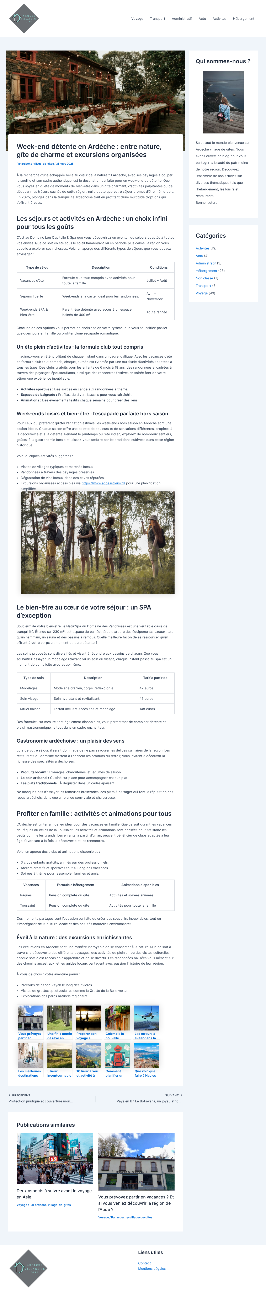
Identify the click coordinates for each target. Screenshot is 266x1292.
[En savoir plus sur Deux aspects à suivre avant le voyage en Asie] (55, 1158)
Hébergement (243, 18)
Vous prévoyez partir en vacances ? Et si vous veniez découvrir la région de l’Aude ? (136, 1203)
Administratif (182, 18)
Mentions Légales (152, 1268)
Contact (144, 1263)
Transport (157, 18)
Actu (202, 18)
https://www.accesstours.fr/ (103, 483)
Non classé (204, 278)
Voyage (137, 18)
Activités (219, 18)
